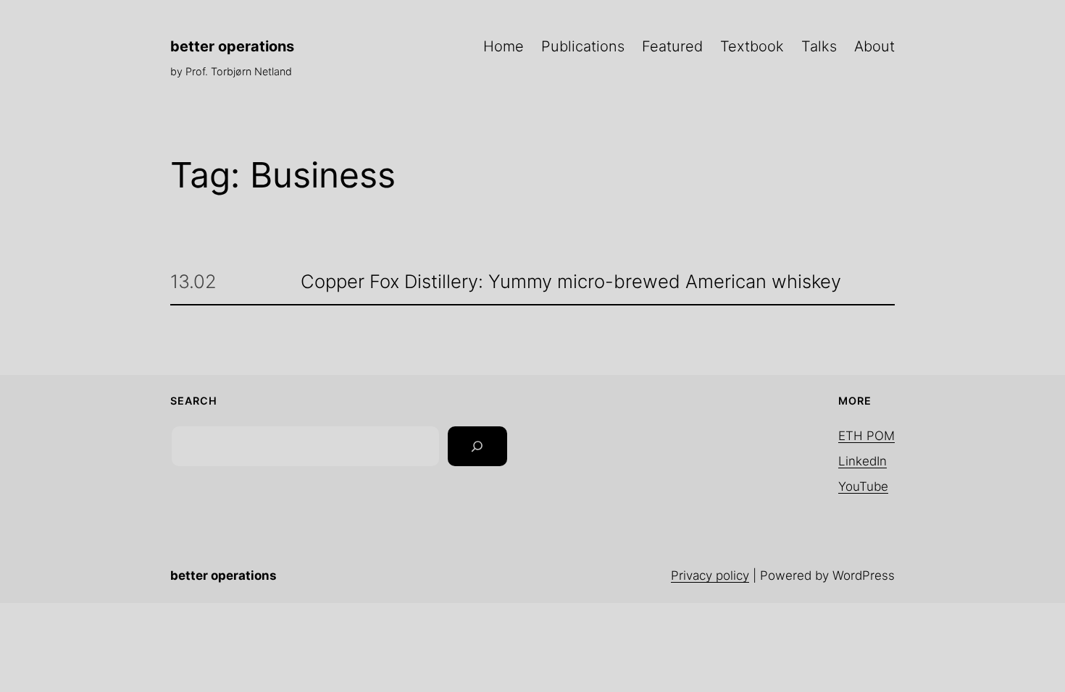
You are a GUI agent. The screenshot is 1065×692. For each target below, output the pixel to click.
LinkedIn (862, 461)
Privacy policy (710, 575)
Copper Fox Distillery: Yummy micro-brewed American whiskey (571, 281)
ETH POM (866, 436)
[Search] (477, 446)
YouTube (863, 486)
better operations (232, 46)
